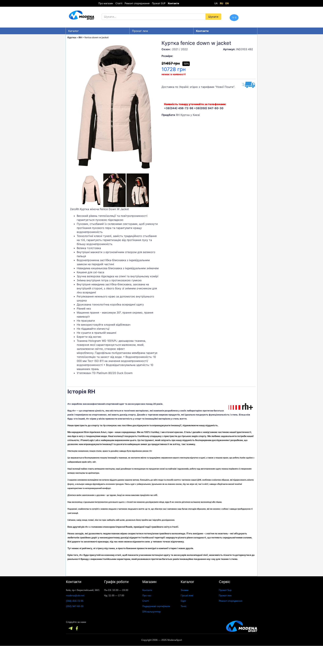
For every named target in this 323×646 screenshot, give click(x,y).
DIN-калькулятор (151, 611)
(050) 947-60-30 (74, 606)
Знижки (185, 590)
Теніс (183, 606)
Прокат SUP (159, 3)
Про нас (146, 595)
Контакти (147, 590)
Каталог (73, 31)
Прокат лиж (140, 31)
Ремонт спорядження (137, 3)
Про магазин (105, 3)
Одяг (183, 600)
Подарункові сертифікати (156, 606)
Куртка (71, 37)
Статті (118, 3)
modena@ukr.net (75, 595)
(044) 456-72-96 (74, 600)
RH (80, 37)
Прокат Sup (225, 590)
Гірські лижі (187, 595)
